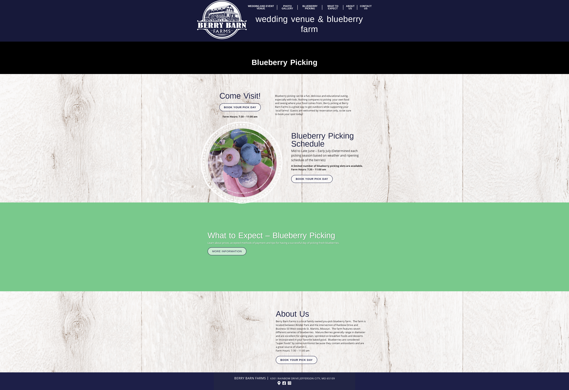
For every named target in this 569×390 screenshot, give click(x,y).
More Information (227, 251)
